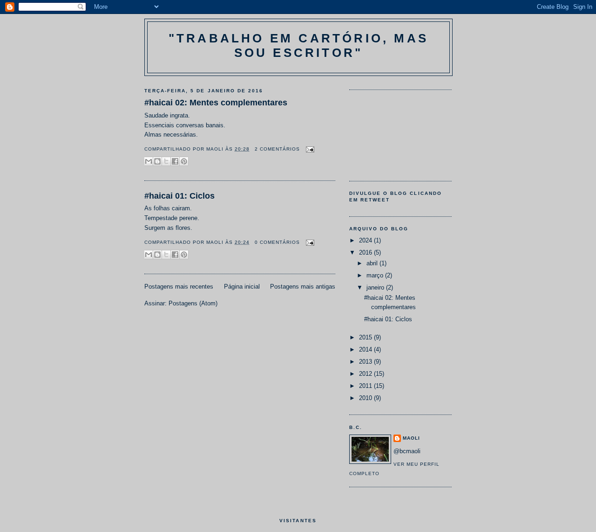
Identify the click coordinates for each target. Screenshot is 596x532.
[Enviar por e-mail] (148, 161)
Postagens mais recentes (178, 286)
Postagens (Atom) (193, 303)
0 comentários (277, 242)
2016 (366, 252)
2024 (366, 240)
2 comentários (277, 149)
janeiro (376, 287)
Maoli (215, 149)
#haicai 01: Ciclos (179, 195)
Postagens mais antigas (302, 286)
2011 (366, 385)
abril (372, 263)
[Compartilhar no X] (166, 161)
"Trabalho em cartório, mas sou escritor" (298, 45)
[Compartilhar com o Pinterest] (184, 161)
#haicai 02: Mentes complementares (215, 102)
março (375, 275)
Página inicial (242, 286)
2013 (366, 361)
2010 (366, 397)
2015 (366, 337)
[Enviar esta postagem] (309, 149)
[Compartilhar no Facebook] (175, 161)
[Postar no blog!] (157, 161)
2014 (366, 349)
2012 (366, 373)
